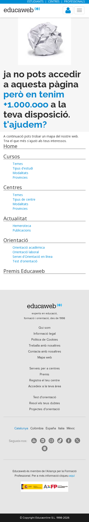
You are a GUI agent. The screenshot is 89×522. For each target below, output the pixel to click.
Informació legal (45, 334)
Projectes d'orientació (44, 409)
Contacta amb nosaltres (44, 351)
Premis (44, 374)
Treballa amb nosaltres (44, 345)
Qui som (44, 328)
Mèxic (71, 428)
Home (10, 146)
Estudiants (35, 1)
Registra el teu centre (44, 380)
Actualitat (15, 218)
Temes (18, 163)
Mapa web (44, 357)
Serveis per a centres (44, 368)
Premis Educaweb (24, 270)
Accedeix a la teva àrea (44, 386)
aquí (72, 476)
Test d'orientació (25, 261)
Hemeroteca (22, 225)
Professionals (74, 1)
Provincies (20, 177)
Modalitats (20, 173)
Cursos (11, 156)
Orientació (15, 240)
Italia (61, 428)
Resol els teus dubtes (44, 403)
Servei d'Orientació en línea (32, 256)
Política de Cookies (44, 340)
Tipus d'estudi (23, 168)
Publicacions (22, 230)
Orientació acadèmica (29, 247)
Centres (53, 1)
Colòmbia (36, 428)
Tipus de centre (24, 199)
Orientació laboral (26, 252)
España (51, 428)
